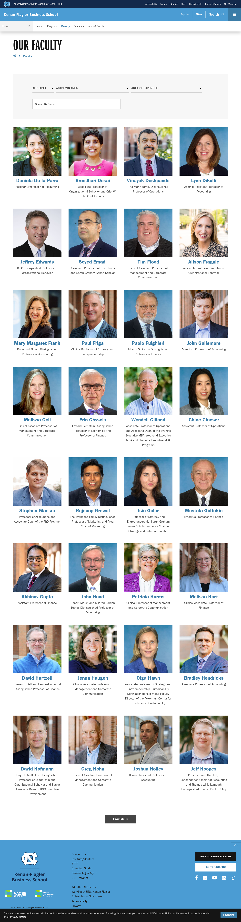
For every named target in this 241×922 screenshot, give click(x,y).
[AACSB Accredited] (15, 894)
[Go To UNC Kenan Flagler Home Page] (29, 866)
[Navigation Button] (234, 14)
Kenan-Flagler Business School (31, 14)
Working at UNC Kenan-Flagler (91, 891)
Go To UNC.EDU (216, 867)
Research (79, 26)
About (40, 26)
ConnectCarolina (213, 3)
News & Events (96, 26)
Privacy (76, 906)
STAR (75, 864)
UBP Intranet (80, 878)
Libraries (174, 3)
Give (199, 14)
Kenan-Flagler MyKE (84, 873)
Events (163, 3)
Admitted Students (84, 887)
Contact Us (79, 854)
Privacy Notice (18, 916)
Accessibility (151, 3)
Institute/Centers (83, 859)
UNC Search (230, 3)
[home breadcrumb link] (15, 56)
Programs (52, 26)
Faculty (65, 26)
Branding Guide (81, 868)
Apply (185, 14)
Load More (120, 819)
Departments (195, 3)
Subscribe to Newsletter (87, 896)
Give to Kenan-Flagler (216, 856)
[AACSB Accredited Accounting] (44, 894)
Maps (183, 3)
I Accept (228, 915)
